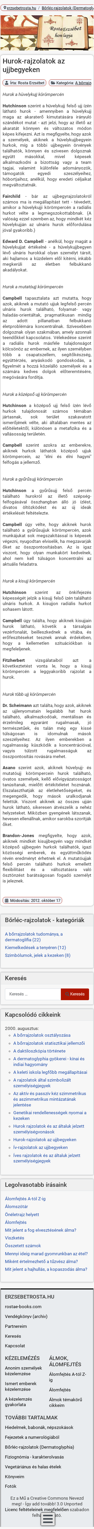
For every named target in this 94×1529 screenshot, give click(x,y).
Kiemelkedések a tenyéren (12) (35, 947)
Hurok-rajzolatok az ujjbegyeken (44, 1139)
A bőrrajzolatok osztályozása (41, 1035)
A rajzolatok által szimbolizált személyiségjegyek (42, 1082)
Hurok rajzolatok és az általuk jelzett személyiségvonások (48, 1129)
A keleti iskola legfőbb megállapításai (50, 1072)
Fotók (10, 1486)
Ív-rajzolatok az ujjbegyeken (40, 1147)
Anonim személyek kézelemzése (23, 1370)
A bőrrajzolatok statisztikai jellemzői (49, 1043)
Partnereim (16, 1326)
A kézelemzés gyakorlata (18, 1402)
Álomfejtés (60, 1389)
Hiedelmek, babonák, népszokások (39, 1427)
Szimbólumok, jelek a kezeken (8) (37, 955)
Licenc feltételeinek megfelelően (37, 1509)
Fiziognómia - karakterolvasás (34, 1457)
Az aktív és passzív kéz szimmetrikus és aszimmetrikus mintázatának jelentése (49, 1099)
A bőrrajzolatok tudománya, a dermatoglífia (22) (34, 936)
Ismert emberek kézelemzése (21, 1386)
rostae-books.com (23, 1306)
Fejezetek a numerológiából (32, 1437)
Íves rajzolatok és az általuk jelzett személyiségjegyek (46, 1158)
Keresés (77, 994)
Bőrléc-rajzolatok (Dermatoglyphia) (39, 1447)
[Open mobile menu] (48, 1519)
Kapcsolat (15, 1345)
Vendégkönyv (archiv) (26, 1316)
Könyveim (14, 1476)
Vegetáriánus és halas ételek (33, 1466)
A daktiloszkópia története (39, 1051)
